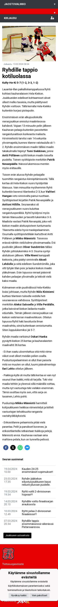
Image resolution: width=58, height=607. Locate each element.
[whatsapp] (20, 447)
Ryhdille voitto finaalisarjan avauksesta (37, 503)
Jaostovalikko (29, 4)
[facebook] (5, 447)
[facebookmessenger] (27, 447)
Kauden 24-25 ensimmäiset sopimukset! (37, 470)
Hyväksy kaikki (18, 595)
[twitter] (13, 447)
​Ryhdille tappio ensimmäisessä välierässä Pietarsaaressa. (37, 523)
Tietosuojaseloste (13, 564)
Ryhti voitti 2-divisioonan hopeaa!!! (36, 493)
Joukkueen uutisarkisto (17, 535)
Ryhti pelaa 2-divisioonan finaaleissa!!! (36, 513)
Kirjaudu (10, 18)
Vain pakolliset (39, 595)
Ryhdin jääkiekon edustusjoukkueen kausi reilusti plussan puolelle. (36, 481)
